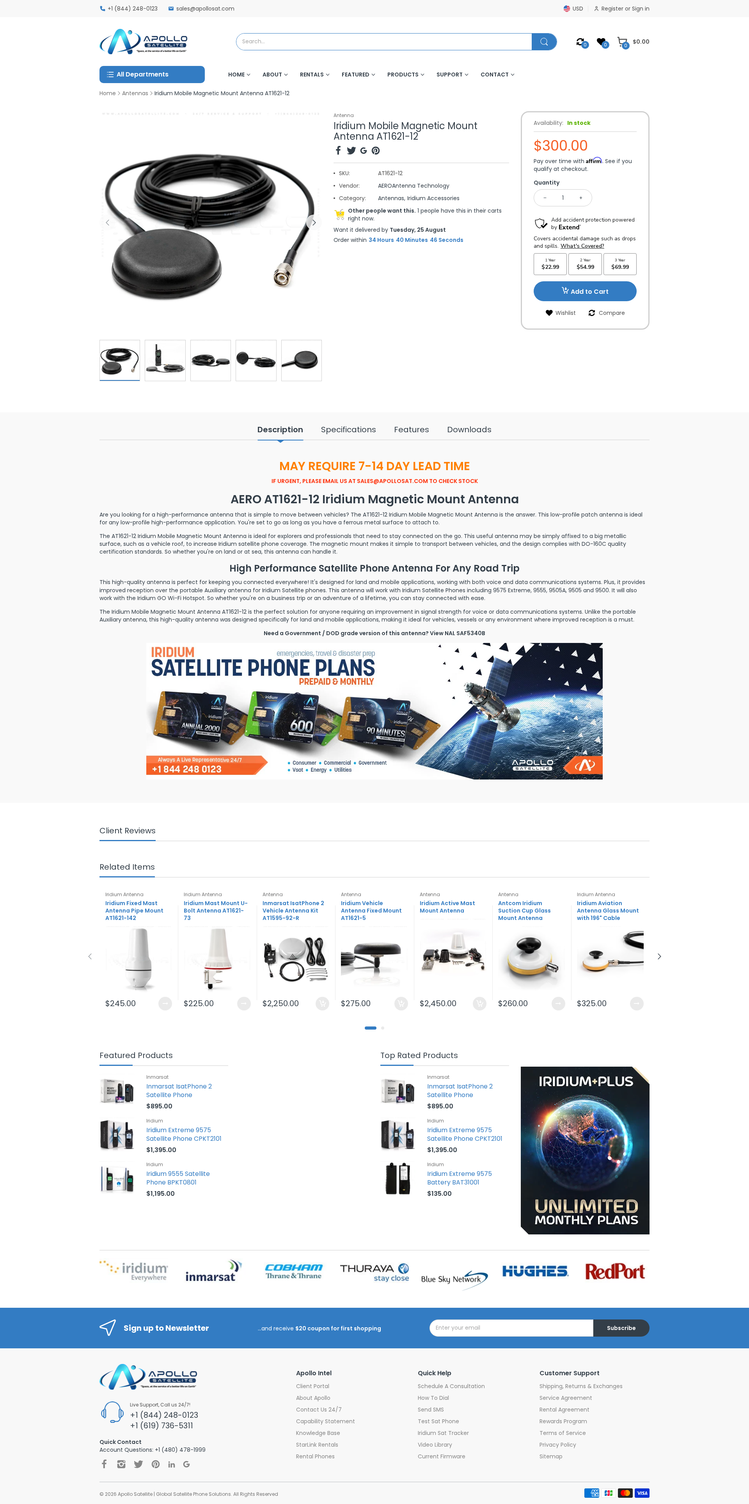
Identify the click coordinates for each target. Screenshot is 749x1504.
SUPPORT (450, 74)
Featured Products (136, 1056)
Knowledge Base (318, 1433)
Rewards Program (563, 1421)
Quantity (546, 182)
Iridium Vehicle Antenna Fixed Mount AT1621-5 (371, 911)
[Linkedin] (171, 1464)
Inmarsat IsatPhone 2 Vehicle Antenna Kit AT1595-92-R (293, 911)
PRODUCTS (403, 74)
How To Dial (433, 1398)
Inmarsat (157, 1077)
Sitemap (551, 1456)
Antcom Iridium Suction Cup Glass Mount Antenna (524, 911)
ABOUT (272, 74)
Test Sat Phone (438, 1421)
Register (613, 8)
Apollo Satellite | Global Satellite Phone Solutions (174, 1494)
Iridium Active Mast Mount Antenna (447, 907)
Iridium (154, 1120)
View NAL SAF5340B (457, 633)
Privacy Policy (558, 1445)
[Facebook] (338, 151)
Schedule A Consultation (451, 1386)
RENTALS (312, 74)
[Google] (363, 151)
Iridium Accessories (433, 198)
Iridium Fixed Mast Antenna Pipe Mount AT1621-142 (134, 911)
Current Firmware (441, 1456)
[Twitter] (351, 151)
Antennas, (391, 198)
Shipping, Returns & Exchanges (581, 1386)
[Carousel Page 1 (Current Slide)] (370, 1028)
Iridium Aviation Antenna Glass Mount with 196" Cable (608, 911)
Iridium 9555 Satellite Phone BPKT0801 (178, 1178)
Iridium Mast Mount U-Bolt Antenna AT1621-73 (216, 911)
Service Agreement (566, 1398)
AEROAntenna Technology (413, 186)
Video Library (435, 1445)
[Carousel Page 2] (382, 1028)
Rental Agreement (564, 1409)
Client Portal (312, 1386)
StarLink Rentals (317, 1445)
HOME (236, 74)
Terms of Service (563, 1433)
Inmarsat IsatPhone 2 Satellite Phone (179, 1090)
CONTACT (495, 74)
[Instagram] (121, 1464)
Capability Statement (325, 1421)
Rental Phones (315, 1456)
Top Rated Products (419, 1056)
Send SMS (431, 1409)
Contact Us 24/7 (319, 1409)
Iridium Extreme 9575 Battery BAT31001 (459, 1178)
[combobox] (384, 42)
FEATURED (355, 74)
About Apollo (313, 1398)
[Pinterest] (375, 151)
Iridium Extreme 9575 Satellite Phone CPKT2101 (184, 1134)
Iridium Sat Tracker (443, 1433)
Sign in (641, 8)
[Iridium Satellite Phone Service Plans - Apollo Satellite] (374, 710)
